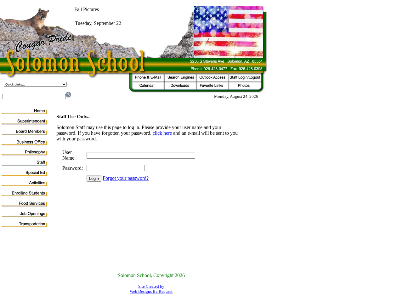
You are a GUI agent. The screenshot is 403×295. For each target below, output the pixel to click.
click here (162, 133)
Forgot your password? (126, 178)
